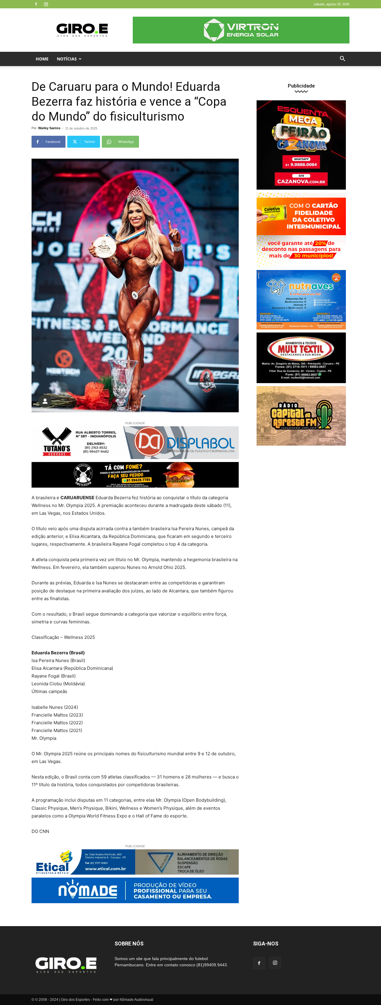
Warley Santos (49, 128)
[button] (342, 59)
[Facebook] (36, 4)
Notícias (67, 59)
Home (42, 59)
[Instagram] (45, 4)
